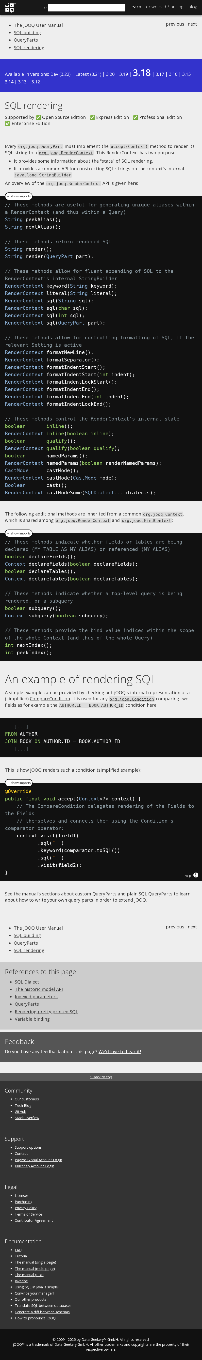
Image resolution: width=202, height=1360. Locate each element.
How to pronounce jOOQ (35, 1318)
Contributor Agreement (34, 1220)
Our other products (30, 1299)
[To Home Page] (10, 12)
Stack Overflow (27, 1117)
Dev (54, 74)
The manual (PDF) (29, 1274)
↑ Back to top (101, 1077)
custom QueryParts (96, 894)
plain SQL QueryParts (149, 894)
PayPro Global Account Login (38, 1159)
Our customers (27, 1099)
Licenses (22, 1195)
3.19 (123, 74)
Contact (21, 1153)
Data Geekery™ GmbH (100, 1339)
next (192, 24)
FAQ (18, 1250)
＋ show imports (19, 196)
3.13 (22, 82)
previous (175, 24)
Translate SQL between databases (43, 1305)
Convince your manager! (34, 1293)
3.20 (110, 74)
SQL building (27, 32)
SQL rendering (29, 47)
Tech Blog (23, 1105)
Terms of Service (28, 1214)
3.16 (173, 74)
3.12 (36, 82)
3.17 (160, 74)
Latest (82, 74)
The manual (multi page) (35, 1268)
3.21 (96, 74)
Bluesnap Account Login (34, 1166)
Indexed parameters (36, 997)
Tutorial (21, 1256)
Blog (192, 7)
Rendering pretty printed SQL (46, 1012)
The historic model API (39, 989)
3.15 (186, 74)
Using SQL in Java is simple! (37, 1287)
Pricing (164, 7)
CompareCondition (50, 699)
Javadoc (21, 1281)
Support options (28, 1147)
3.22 (65, 74)
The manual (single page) (35, 1262)
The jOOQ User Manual (38, 25)
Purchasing (24, 1201)
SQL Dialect (27, 982)
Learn (135, 7)
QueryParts (26, 40)
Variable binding (32, 1019)
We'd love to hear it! (120, 1051)
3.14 (9, 82)
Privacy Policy (25, 1207)
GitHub (20, 1111)
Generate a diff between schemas (42, 1312)
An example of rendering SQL (81, 679)
